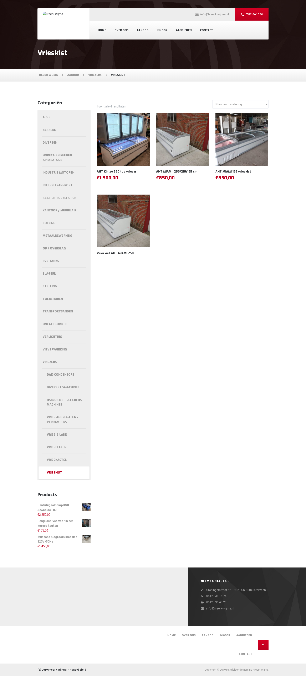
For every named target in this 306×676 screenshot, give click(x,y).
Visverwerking (55, 350)
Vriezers (50, 362)
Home (102, 30)
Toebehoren (53, 299)
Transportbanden (58, 311)
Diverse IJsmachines (63, 387)
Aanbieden (184, 30)
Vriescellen (56, 447)
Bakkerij (49, 130)
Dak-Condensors (60, 375)
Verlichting (52, 337)
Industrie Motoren (58, 173)
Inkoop (162, 30)
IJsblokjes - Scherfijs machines (64, 402)
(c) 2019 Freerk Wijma (51, 669)
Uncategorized (55, 324)
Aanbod (142, 30)
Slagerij (49, 274)
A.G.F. (47, 117)
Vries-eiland (57, 435)
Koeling (49, 223)
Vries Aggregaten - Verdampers (62, 419)
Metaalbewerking (57, 236)
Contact (206, 30)
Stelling (50, 286)
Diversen (50, 143)
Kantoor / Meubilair (59, 210)
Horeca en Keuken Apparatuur (57, 157)
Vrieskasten (57, 460)
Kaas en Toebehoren (59, 198)
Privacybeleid (77, 669)
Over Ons (121, 30)
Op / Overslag (54, 248)
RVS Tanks (51, 261)
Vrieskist (54, 473)
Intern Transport (57, 185)
